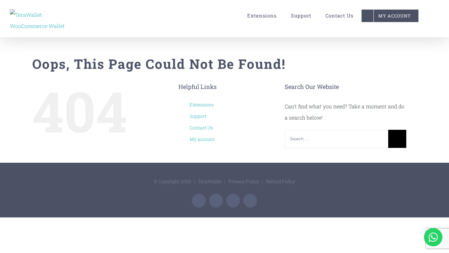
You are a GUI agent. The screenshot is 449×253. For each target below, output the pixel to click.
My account (202, 139)
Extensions (202, 104)
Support (198, 116)
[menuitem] (258, 15)
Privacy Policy (243, 181)
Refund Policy (280, 181)
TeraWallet (210, 181)
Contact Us (201, 128)
